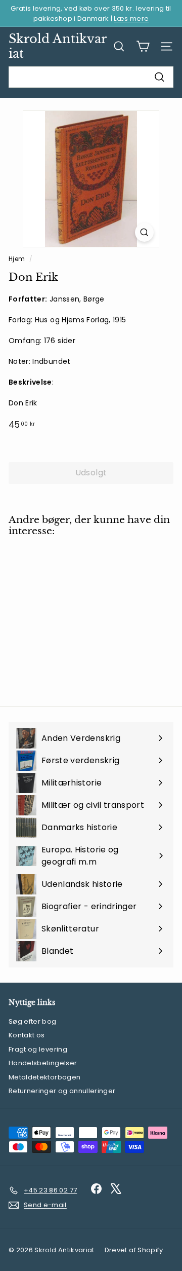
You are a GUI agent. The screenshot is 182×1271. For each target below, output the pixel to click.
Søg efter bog (33, 1021)
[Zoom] (144, 232)
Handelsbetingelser (43, 1063)
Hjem (18, 259)
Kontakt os (27, 1035)
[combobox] (91, 77)
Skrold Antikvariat (58, 46)
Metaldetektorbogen (44, 1077)
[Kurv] (143, 46)
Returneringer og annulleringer (62, 1091)
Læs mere (131, 18)
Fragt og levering (38, 1049)
